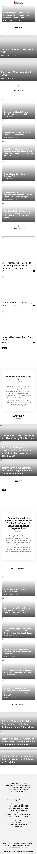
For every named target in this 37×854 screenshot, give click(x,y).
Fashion (20, 845)
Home (5, 843)
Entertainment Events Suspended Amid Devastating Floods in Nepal (17, 113)
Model (4, 348)
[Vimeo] (24, 830)
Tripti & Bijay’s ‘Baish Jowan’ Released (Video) (15, 175)
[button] (34, 3)
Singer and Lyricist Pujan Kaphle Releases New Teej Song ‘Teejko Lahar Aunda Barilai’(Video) (16, 15)
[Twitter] (18, 830)
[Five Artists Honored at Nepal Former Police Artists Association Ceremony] (18, 648)
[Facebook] (7, 830)
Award (13, 845)
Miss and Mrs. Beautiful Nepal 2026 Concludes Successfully (18, 134)
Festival (27, 845)
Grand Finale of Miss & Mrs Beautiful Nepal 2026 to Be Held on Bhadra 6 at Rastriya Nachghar (18, 194)
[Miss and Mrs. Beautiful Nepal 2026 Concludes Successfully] (18, 129)
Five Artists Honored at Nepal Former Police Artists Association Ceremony (17, 651)
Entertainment (15, 848)
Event (7, 845)
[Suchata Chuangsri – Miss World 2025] (18, 51)
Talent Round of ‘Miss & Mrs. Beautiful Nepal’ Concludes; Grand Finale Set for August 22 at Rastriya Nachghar (18, 152)
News (4, 489)
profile (24, 848)
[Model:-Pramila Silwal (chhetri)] (18, 288)
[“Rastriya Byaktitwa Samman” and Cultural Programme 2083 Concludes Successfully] (18, 470)
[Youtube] (30, 830)
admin (5, 20)
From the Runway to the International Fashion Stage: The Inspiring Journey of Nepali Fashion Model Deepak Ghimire (18, 523)
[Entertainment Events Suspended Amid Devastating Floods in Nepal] (18, 108)
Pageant (23, 843)
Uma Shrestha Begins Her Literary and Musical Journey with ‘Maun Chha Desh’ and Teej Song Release (18, 631)
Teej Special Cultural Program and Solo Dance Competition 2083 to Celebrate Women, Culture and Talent (17, 214)
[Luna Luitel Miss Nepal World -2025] (18, 74)
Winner (16, 843)
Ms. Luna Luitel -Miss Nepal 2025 (18, 377)
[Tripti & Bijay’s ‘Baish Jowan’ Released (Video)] (18, 170)
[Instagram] (13, 830)
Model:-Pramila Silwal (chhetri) (17, 302)
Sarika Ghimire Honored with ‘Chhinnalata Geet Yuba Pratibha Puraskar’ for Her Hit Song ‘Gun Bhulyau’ (17, 691)
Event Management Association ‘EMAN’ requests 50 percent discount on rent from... (17, 265)
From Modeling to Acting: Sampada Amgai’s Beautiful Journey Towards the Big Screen (18, 672)
